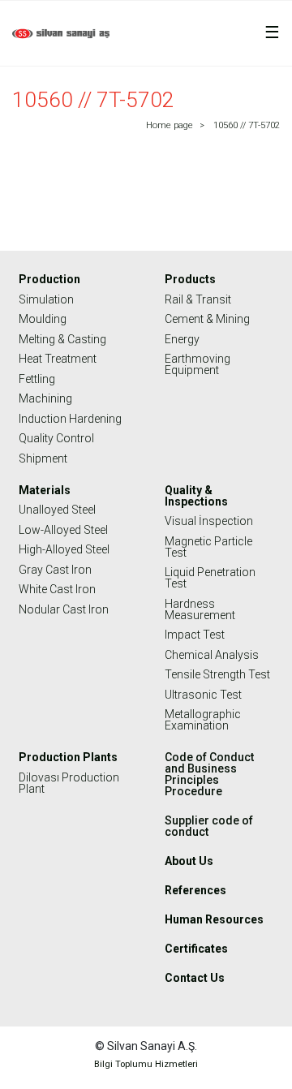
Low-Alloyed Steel (63, 529)
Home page (169, 125)
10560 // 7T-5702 (246, 125)
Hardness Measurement (200, 609)
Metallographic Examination (203, 720)
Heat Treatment (58, 358)
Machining (45, 398)
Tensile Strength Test (217, 674)
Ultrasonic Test (203, 694)
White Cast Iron (57, 589)
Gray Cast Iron (55, 569)
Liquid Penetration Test (210, 578)
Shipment (43, 458)
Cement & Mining (207, 318)
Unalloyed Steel (57, 509)
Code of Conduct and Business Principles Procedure (209, 774)
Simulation (46, 299)
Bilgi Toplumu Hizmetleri (146, 1064)
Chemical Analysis (212, 654)
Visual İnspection (209, 520)
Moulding (43, 318)
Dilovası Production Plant (69, 783)
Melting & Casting (62, 339)
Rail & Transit (198, 299)
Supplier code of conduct (209, 826)
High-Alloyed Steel (64, 549)
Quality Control (56, 438)
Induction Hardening (70, 418)
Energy (182, 339)
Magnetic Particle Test (208, 547)
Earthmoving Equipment (197, 364)
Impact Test (195, 634)
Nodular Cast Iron (64, 609)
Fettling (37, 378)
